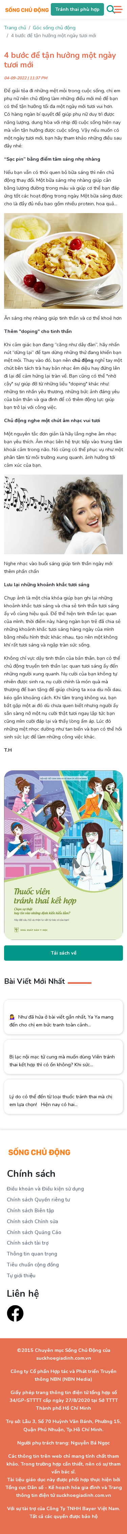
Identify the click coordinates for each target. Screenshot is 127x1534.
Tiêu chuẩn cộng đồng (33, 1264)
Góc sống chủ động (54, 27)
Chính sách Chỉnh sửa (32, 1221)
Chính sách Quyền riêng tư (38, 1199)
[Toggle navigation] (118, 9)
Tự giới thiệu (21, 1275)
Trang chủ (15, 27)
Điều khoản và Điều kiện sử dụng (45, 1188)
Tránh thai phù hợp (77, 9)
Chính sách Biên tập (30, 1210)
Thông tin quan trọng (32, 1253)
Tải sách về (64, 952)
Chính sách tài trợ (27, 1243)
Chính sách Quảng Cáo (34, 1232)
